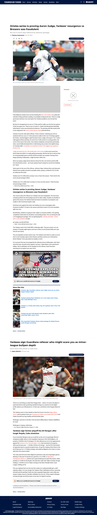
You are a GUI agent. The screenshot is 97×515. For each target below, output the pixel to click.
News (23, 2)
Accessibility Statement (34, 507)
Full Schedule (68, 104)
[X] (84, 2)
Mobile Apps (78, 502)
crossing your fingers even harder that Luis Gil (45, 414)
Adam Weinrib (16, 351)
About (14, 502)
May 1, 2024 (30, 186)
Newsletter (52, 2)
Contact (49, 502)
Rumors (29, 2)
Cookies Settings (79, 507)
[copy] (22, 39)
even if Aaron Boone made (33, 130)
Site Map (63, 507)
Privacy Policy (51, 504)
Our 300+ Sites (65, 502)
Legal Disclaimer (17, 507)
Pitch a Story (31, 504)
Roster (40, 2)
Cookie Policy (78, 504)
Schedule (34, 2)
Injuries (45, 2)
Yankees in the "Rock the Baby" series (30, 443)
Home (14, 331)
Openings (30, 502)
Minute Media (11, 511)
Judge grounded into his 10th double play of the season (28, 151)
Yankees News (21, 331)
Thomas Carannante (18, 35)
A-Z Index (50, 507)
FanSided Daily (17, 504)
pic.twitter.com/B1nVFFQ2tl (21, 222)
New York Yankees (46, 115)
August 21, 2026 (33, 427)
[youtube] (87, 2)
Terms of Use (64, 504)
